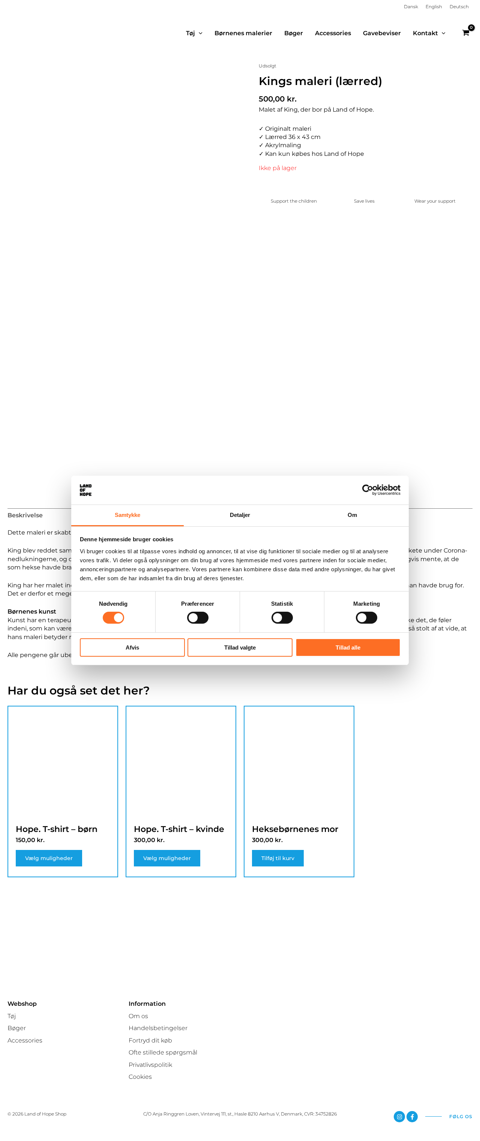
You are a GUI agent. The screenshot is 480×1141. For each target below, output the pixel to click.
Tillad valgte (240, 647)
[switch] (197, 618)
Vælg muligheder (49, 858)
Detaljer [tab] (240, 515)
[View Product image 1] (35, 457)
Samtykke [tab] (128, 515)
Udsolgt (267, 66)
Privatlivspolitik (150, 1064)
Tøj (12, 1016)
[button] (198, 33)
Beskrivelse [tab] (25, 515)
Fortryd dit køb (150, 1040)
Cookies (140, 1076)
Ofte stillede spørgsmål (163, 1052)
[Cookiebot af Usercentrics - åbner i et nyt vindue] (367, 490)
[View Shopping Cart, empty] (465, 33)
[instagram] (399, 1116)
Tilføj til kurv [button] (277, 858)
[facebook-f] (412, 1116)
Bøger (17, 1028)
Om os (138, 1016)
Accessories (25, 1040)
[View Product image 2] (94, 457)
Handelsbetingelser (158, 1028)
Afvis (132, 647)
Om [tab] (352, 515)
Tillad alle (348, 647)
